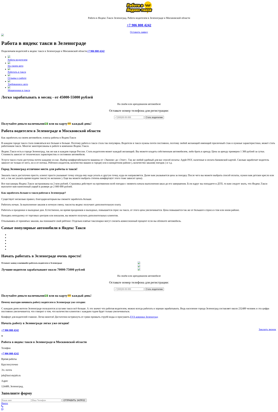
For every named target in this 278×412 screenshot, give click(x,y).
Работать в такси (17, 72)
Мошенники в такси (19, 90)
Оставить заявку (139, 32)
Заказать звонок (267, 329)
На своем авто (15, 66)
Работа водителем (17, 59)
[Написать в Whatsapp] (139, 409)
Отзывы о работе (17, 78)
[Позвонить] (139, 406)
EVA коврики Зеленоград (144, 316)
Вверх (4, 403)
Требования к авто (18, 84)
